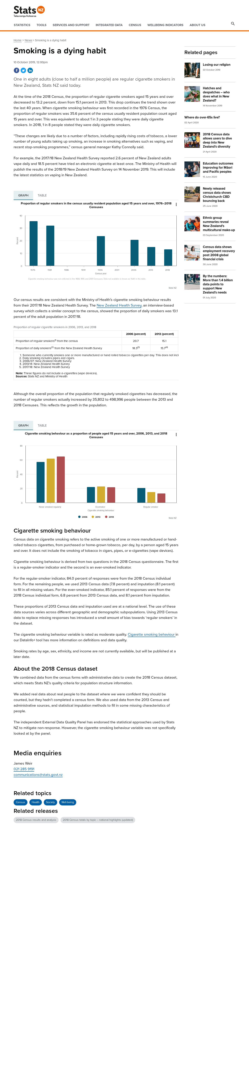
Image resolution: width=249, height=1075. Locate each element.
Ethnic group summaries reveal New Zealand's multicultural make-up (219, 224)
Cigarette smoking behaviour (151, 634)
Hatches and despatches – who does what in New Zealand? (216, 94)
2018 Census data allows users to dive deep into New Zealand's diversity (217, 140)
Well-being (67, 802)
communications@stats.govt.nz (38, 775)
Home (18, 40)
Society (50, 802)
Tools (41, 25)
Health (35, 802)
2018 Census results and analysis (36, 820)
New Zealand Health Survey (119, 305)
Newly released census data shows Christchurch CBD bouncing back (217, 195)
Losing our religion (217, 65)
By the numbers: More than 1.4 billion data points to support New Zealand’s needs (218, 284)
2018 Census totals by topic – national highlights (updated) (98, 820)
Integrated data (109, 25)
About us (197, 25)
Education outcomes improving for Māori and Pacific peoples (218, 167)
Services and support (71, 25)
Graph (23, 195)
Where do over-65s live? (202, 117)
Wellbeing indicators (165, 25)
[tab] (23, 195)
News (28, 40)
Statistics (22, 25)
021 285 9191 (24, 769)
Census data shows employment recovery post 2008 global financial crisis (219, 253)
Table (42, 195)
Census (135, 25)
